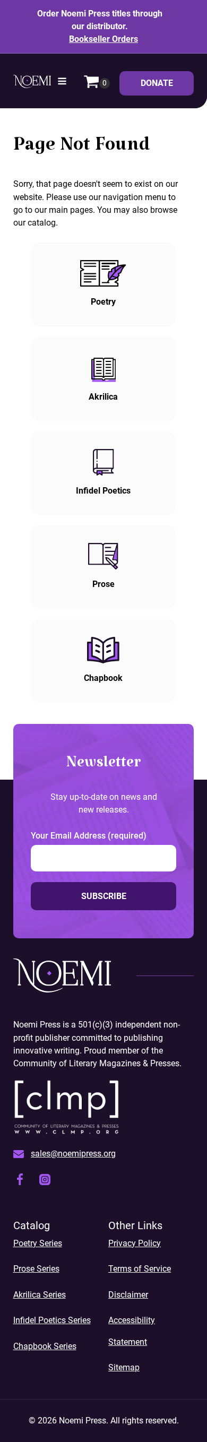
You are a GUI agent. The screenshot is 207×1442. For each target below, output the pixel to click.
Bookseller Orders (103, 39)
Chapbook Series (44, 1346)
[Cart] (96, 83)
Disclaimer (128, 1295)
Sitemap (124, 1367)
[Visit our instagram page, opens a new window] (44, 1181)
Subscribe (103, 896)
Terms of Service (139, 1269)
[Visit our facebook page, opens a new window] (20, 1181)
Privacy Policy (134, 1243)
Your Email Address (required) (88, 836)
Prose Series (36, 1269)
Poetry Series (37, 1243)
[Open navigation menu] (62, 83)
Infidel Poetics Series (52, 1320)
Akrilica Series (39, 1295)
